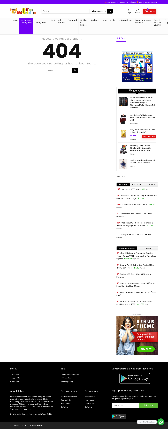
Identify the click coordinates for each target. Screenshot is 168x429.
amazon (133, 139)
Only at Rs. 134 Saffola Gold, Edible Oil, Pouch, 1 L (142, 130)
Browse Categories (26, 21)
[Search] (110, 11)
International (125, 20)
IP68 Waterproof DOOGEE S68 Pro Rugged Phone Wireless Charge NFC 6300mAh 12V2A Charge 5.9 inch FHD (142, 102)
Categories (40, 22)
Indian (113, 20)
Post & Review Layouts (157, 22)
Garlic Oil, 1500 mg (130, 189)
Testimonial (90, 396)
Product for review (69, 396)
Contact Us (66, 378)
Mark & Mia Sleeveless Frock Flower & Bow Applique (142, 161)
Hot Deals (121, 38)
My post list (16, 378)
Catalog (64, 407)
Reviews (95, 20)
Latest (52, 20)
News (104, 20)
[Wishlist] (137, 10)
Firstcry (132, 154)
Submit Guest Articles (70, 374)
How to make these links (148, 2)
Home (15, 20)
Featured (72, 20)
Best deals (65, 403)
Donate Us (89, 403)
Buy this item (149, 136)
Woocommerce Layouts (143, 21)
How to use (89, 400)
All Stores (61, 21)
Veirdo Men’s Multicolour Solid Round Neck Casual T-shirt (142, 117)
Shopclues (134, 124)
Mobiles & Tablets (83, 22)
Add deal (15, 374)
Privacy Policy (67, 381)
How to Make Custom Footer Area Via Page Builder (31, 414)
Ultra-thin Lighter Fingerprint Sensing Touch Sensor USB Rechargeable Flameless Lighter (136, 256)
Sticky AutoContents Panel (134, 204)
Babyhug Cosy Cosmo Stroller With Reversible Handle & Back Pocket (140, 148)
